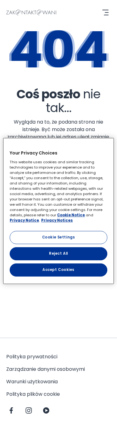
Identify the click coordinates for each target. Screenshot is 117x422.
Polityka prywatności (31, 356)
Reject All (58, 253)
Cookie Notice (71, 215)
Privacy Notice (24, 220)
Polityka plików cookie (33, 394)
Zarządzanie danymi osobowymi (45, 369)
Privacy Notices (57, 220)
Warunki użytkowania (32, 381)
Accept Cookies (58, 269)
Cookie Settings (58, 237)
